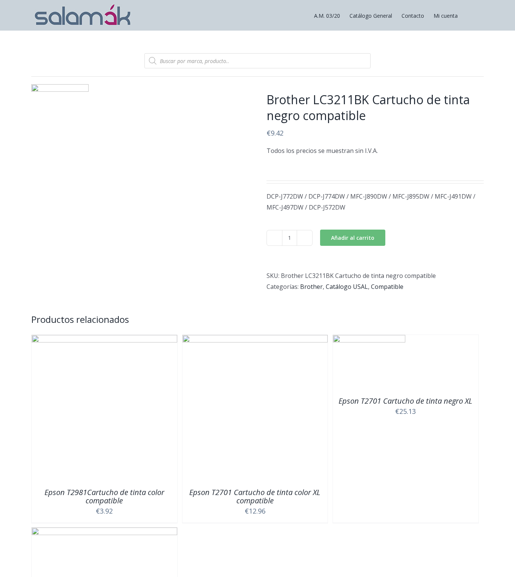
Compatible (387, 286)
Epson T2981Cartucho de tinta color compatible (104, 496)
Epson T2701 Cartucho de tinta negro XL (405, 401)
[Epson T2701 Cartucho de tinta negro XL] (369, 340)
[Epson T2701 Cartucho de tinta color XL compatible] (255, 340)
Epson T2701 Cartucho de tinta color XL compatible (254, 496)
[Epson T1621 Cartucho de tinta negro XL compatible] (104, 533)
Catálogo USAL (347, 286)
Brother (311, 286)
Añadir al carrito (352, 237)
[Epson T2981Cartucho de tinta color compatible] (104, 340)
